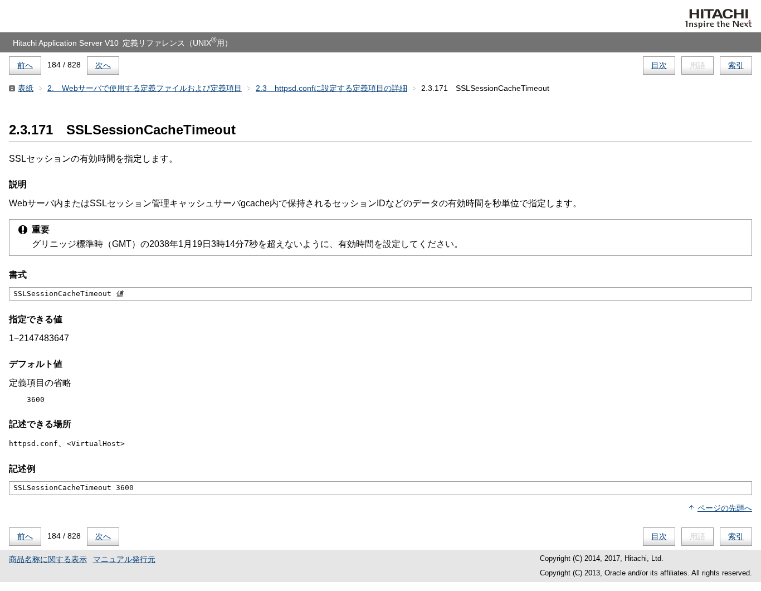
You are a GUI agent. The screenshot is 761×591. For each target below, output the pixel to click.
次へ (103, 65)
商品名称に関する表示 (48, 559)
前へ (25, 65)
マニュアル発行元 (124, 559)
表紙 (25, 88)
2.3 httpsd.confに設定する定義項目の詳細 (331, 88)
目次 (659, 65)
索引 (736, 65)
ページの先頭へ (724, 507)
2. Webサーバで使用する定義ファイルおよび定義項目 (144, 88)
